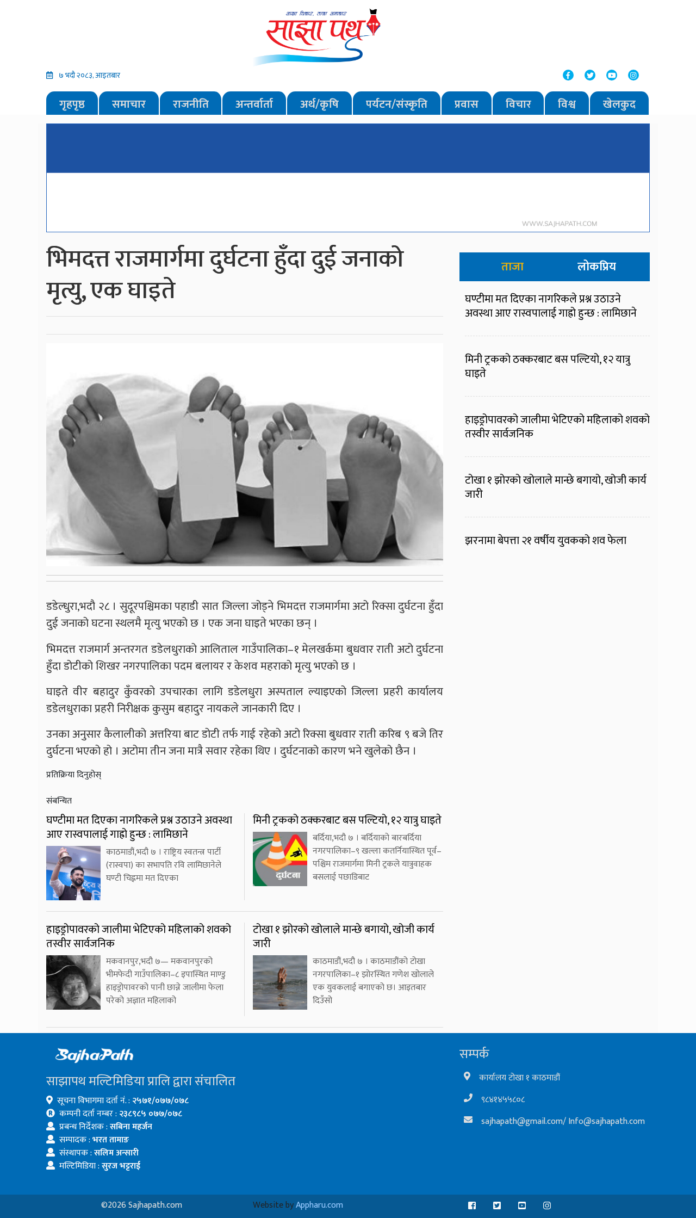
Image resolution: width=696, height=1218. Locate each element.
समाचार (129, 104)
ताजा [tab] (512, 267)
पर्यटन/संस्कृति (396, 104)
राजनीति (191, 104)
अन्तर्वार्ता (254, 104)
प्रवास (466, 104)
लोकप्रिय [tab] (596, 267)
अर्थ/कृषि (319, 104)
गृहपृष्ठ (72, 104)
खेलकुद (619, 104)
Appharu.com (319, 1205)
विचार (518, 104)
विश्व (567, 104)
